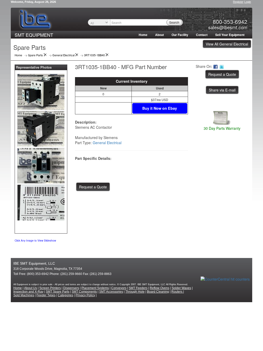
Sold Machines (23, 295)
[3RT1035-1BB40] (40, 90)
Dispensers (71, 288)
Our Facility (180, 34)
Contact (202, 34)
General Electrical (107, 142)
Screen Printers (50, 288)
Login (247, 1)
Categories (65, 295)
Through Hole (135, 291)
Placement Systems (95, 288)
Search (174, 22)
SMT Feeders (138, 288)
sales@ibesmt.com (227, 27)
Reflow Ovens (159, 288)
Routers (177, 291)
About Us (30, 288)
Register (238, 1)
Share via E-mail (222, 90)
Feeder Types (45, 295)
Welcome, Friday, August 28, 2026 (33, 1)
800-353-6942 (230, 21)
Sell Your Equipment (230, 34)
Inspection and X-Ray (28, 291)
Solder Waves (181, 288)
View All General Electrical (227, 44)
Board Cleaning (158, 291)
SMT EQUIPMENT (34, 34)
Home (143, 34)
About (159, 34)
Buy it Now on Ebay (159, 108)
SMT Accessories (111, 291)
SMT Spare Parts (57, 291)
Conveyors (118, 288)
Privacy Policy (85, 295)
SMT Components (84, 291)
